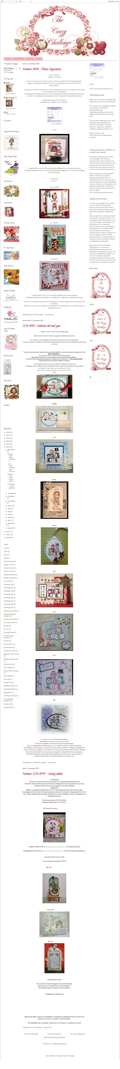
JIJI (51, 941)
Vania (54, 372)
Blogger (71, 1056)
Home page (7, 59)
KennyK (6, 641)
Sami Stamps (8, 667)
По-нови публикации (31, 1034)
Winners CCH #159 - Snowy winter (42, 774)
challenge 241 (8, 607)
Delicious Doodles (10, 619)
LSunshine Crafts (9, 651)
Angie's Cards (8, 564)
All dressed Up (9, 561)
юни (9, 511)
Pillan (54, 479)
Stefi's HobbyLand (10, 83)
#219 (5, 555)
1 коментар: (47, 1027)
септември (11, 501)
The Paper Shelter (10, 696)
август (10, 506)
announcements (9, 568)
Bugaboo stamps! (9, 578)
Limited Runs (8, 647)
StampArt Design (9, 686)
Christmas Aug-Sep (10, 611)
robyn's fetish (8, 664)
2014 (8, 444)
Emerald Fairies (9, 632)
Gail (55, 130)
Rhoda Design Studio (11, 659)
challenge (7, 584)
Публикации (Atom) (59, 1044)
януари (10, 528)
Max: (91, 71)
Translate (11, 72)
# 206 (6, 551)
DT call (6, 629)
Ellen (54, 612)
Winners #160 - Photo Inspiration (41, 69)
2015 (8, 441)
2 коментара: (52, 762)
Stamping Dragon (9, 689)
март (10, 520)
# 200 (6, 548)
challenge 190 (8, 591)
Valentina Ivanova (51, 808)
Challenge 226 (9, 604)
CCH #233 (7, 581)
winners (6, 704)
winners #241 (8, 707)
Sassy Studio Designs (11, 671)
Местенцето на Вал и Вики (11, 98)
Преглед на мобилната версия (54, 1037)
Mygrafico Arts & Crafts (11, 654)
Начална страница (54, 1034)
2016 (8, 438)
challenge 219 (8, 601)
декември (11, 449)
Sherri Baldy (8, 676)
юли (9, 508)
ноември (11, 493)
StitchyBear (7, 692)
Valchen (55, 223)
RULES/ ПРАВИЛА (19, 59)
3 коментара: (49, 314)
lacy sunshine (8, 644)
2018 (8, 432)
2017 (8, 435)
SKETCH (38, 59)
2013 (8, 447)
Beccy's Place (8, 571)
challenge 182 (8, 588)
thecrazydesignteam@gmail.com (56, 168)
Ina (54, 700)
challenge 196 (8, 594)
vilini (50, 867)
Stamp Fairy (8, 682)
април (10, 517)
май (9, 514)
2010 (8, 537)
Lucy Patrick (55, 187)
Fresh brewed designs (62, 741)
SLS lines (7, 679)
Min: (91, 68)
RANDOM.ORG (101, 77)
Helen (54, 655)
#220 (5, 558)
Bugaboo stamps (9, 574)
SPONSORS (30, 59)
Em (7, 112)
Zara (54, 437)
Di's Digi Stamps (9, 622)
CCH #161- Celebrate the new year (41, 326)
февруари (11, 523)
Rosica (54, 525)
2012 (8, 531)
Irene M (55, 259)
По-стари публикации (77, 1034)
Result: (91, 75)
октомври (11, 496)
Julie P (52, 910)
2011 (8, 534)
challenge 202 (8, 597)
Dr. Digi (6, 626)
